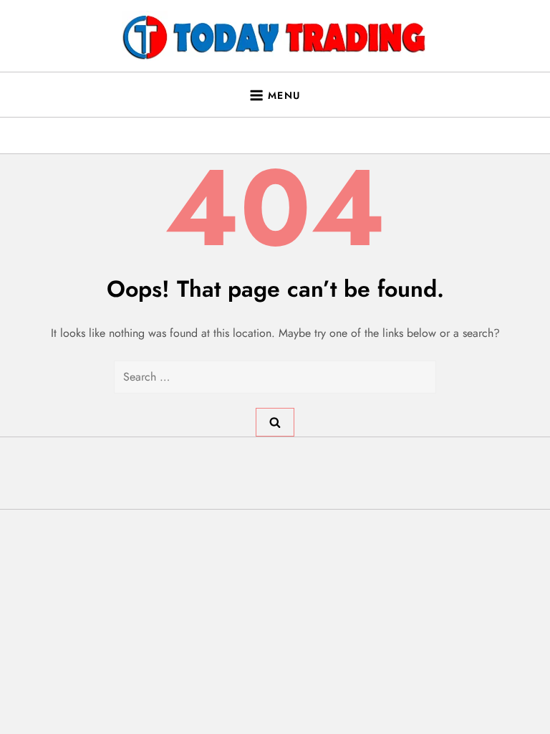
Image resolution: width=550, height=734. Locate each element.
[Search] (275, 422)
